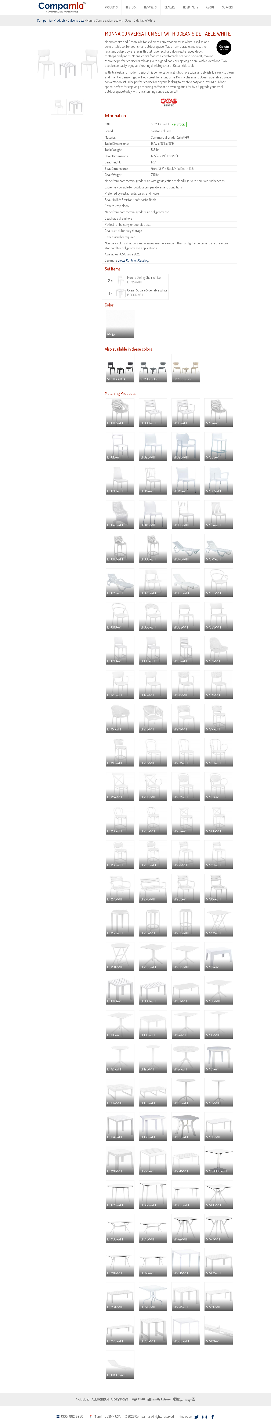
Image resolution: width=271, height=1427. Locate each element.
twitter (196, 1417)
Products (111, 7)
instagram (204, 1417)
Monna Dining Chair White (143, 279)
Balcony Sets (76, 20)
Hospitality (190, 7)
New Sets (150, 7)
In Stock (131, 7)
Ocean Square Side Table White (147, 292)
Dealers (170, 7)
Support (227, 7)
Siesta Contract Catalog (133, 260)
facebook (212, 1417)
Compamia (44, 20)
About (210, 7)
